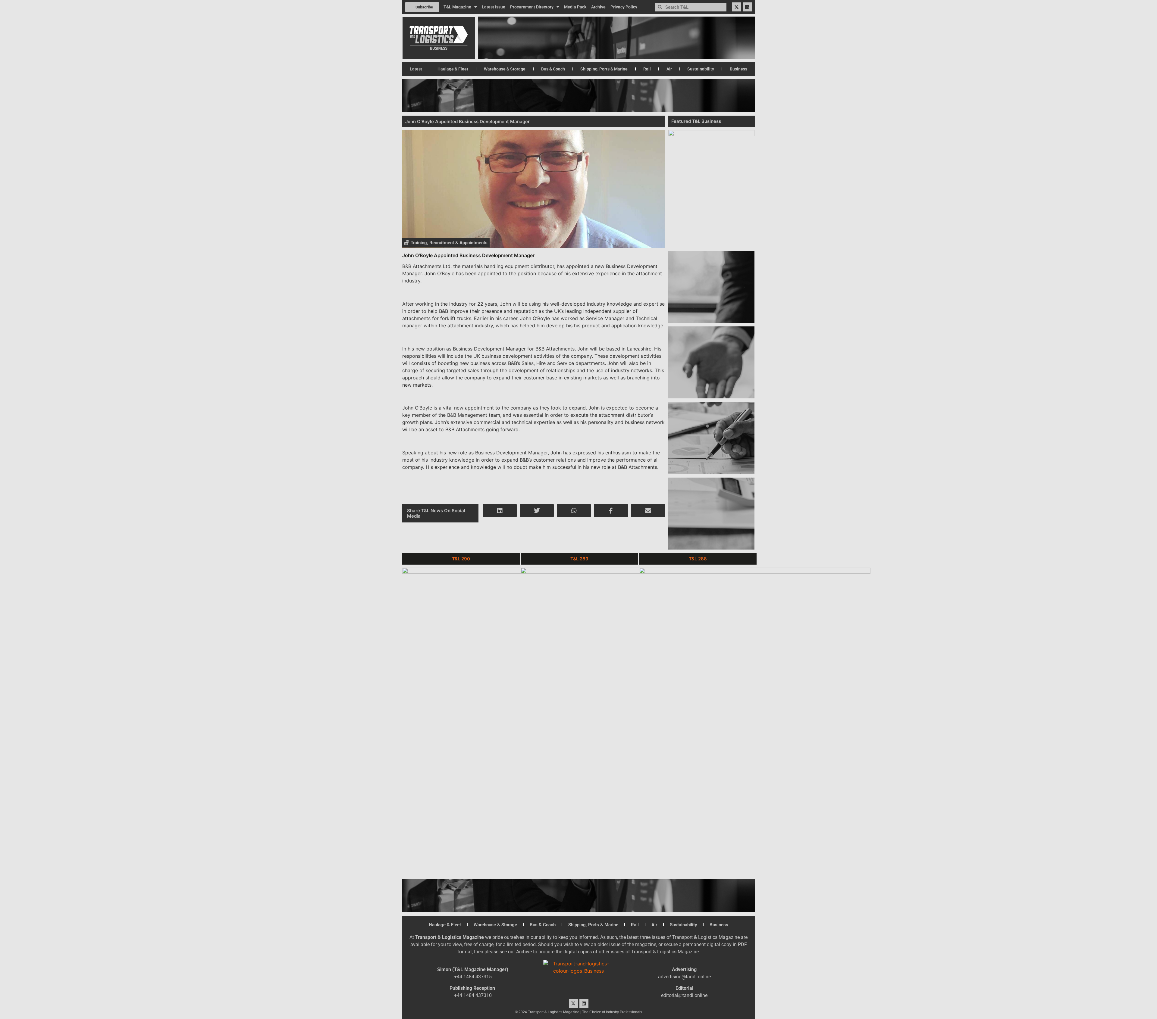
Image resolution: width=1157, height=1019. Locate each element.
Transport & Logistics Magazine (449, 937)
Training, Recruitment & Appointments (449, 242)
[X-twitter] (736, 6)
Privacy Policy (623, 7)
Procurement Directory (531, 7)
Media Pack (575, 7)
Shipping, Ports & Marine (604, 69)
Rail (647, 69)
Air (669, 69)
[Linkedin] (747, 6)
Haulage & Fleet (452, 69)
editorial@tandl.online (684, 995)
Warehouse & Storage (504, 69)
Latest (416, 69)
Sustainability (700, 69)
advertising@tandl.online (684, 977)
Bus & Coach (553, 69)
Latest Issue (493, 7)
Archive (598, 7)
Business (738, 69)
